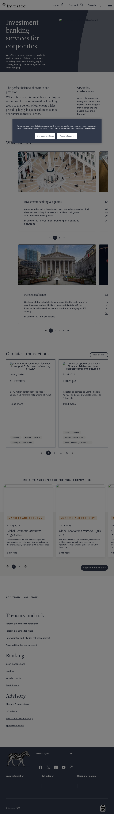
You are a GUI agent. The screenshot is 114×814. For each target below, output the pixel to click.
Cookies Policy (90, 128)
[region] (57, 131)
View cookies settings (45, 136)
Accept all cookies (67, 136)
